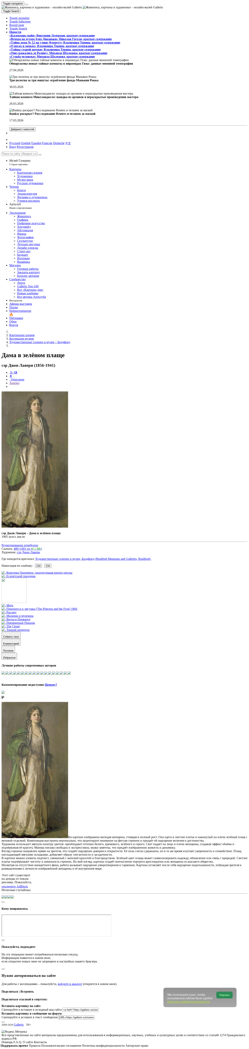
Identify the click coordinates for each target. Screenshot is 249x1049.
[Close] (39, 154)
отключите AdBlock (15, 886)
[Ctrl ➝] (7, 605)
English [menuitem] (26, 143)
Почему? (51, 684)
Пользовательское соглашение (61, 1045)
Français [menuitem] (47, 143)
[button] (19, 18)
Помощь (7, 1042)
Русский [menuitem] (14, 143)
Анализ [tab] (14, 383)
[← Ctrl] (19, 576)
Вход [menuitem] (12, 146)
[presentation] (128, 386)
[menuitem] (68, 143)
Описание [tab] (17, 379)
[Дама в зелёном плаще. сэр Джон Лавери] (35, 526)
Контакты (40, 1042)
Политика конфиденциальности (103, 1045)
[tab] (13, 372)
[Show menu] (26, 4)
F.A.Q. (18, 1042)
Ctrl (38, 565)
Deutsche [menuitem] (59, 143)
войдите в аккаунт (70, 984)
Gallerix (19, 1024)
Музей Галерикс (20, 162)
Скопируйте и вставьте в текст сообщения (30, 1017)
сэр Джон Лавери (28, 552)
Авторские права (136, 1045)
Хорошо (224, 995)
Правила (35, 1045)
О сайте (28, 1042)
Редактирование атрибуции (20, 545)
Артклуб (20, 206)
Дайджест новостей (22, 129)
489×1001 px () (28, 548)
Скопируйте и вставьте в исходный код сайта (32, 1009)
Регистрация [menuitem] (25, 146)
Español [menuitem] (36, 143)
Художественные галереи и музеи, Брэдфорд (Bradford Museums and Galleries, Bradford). (93, 558)
